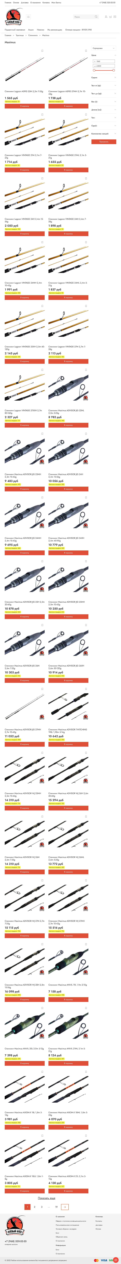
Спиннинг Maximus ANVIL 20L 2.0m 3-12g (24, 1048)
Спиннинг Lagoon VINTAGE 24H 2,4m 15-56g (24, 220)
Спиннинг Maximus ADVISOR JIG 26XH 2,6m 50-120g (66, 667)
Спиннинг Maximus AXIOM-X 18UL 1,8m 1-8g (24, 1178)
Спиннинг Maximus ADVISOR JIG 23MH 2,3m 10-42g (23, 476)
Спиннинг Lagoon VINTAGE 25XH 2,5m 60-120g (25, 348)
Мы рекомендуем (55, 29)
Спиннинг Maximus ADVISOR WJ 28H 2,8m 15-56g (25, 986)
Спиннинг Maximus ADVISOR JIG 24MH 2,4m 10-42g (23, 539)
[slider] (94, 70)
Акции (31, 29)
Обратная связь (61, 1237)
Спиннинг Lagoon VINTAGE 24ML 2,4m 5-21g (67, 284)
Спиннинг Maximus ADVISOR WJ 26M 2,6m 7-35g (22, 858)
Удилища (20, 35)
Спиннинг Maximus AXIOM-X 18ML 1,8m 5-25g (68, 1114)
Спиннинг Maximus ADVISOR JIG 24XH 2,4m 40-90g (66, 539)
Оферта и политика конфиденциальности (71, 1221)
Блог (57, 1233)
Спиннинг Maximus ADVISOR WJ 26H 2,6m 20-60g (68, 795)
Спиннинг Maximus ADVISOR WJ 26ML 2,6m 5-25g (66, 858)
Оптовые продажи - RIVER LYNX (78, 29)
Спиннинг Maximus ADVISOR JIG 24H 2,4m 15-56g (65, 476)
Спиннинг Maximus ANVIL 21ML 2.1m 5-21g (66, 1050)
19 (56, 1207)
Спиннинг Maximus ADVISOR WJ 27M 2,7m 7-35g (24, 922)
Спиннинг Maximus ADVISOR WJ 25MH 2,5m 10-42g (23, 795)
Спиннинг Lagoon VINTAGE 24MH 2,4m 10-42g (23, 284)
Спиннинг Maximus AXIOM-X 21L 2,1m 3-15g (67, 1178)
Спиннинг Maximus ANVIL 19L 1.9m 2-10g (67, 984)
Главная (8, 2)
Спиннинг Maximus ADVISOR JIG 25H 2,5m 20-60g (25, 603)
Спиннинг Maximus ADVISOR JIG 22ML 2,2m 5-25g (66, 412)
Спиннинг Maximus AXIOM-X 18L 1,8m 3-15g (23, 1114)
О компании (35, 2)
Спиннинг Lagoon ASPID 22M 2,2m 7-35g (24, 91)
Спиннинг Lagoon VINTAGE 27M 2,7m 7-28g (67, 348)
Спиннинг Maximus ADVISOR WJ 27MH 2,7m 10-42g (66, 922)
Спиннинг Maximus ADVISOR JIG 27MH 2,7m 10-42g (23, 731)
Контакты (46, 2)
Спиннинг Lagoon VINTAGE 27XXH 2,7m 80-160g (23, 412)
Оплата (16, 2)
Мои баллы (56, 2)
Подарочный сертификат (15, 29)
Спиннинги (33, 35)
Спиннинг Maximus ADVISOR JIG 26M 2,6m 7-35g (22, 667)
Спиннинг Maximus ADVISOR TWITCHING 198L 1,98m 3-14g (67, 731)
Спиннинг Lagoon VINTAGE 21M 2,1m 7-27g (23, 156)
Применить (103, 141)
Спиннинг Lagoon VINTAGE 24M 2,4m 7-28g (67, 220)
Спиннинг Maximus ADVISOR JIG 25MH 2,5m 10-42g (66, 603)
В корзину (24, 106)
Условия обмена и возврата (66, 1229)
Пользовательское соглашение (67, 1225)
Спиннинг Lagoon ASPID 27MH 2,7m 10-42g (67, 93)
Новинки (40, 29)
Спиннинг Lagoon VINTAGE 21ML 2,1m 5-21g (67, 156)
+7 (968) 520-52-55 (107, 2)
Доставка (24, 2)
